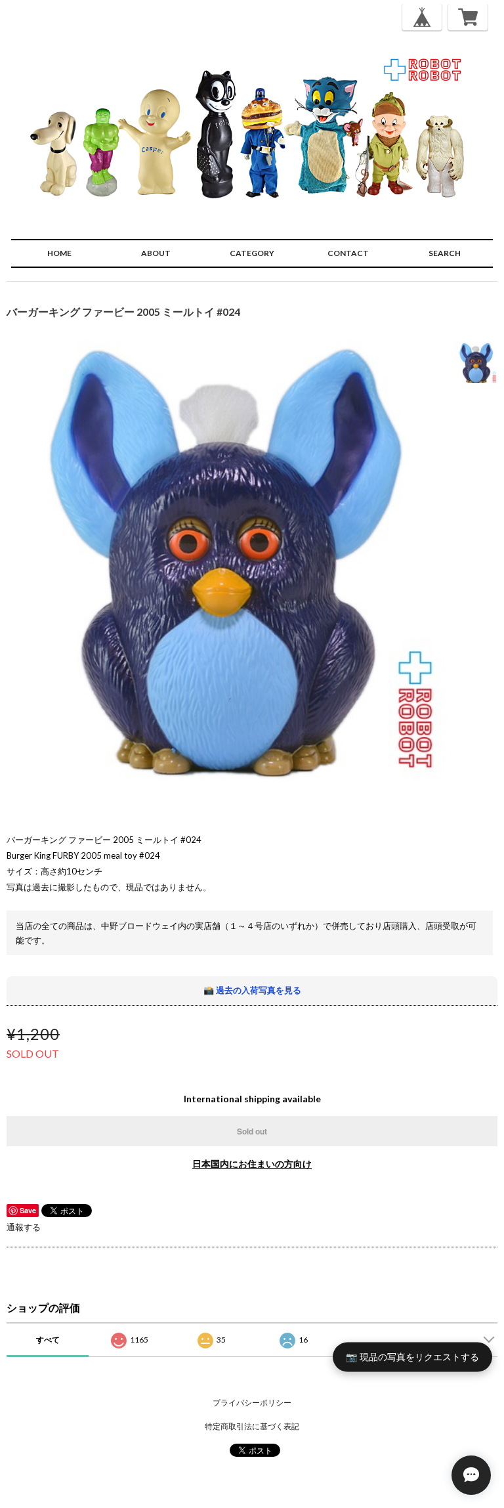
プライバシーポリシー (252, 1403)
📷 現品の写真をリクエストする (412, 1356)
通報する (24, 1227)
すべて (48, 1340)
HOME (59, 253)
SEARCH (445, 253)
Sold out (252, 1131)
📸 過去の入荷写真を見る (252, 990)
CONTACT (348, 253)
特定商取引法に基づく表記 (252, 1426)
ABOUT (156, 253)
